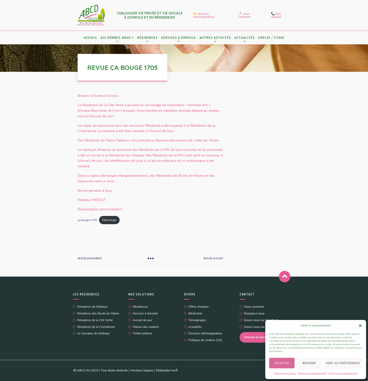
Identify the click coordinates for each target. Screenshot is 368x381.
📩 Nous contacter (244, 15)
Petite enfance (142, 333)
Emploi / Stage (271, 38)
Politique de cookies (285, 373)
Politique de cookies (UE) (205, 340)
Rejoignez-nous (254, 313)
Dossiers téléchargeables (205, 333)
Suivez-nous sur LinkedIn (260, 327)
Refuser (309, 363)
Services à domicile (178, 38)
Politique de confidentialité (312, 373)
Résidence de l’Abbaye (92, 307)
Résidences (147, 38)
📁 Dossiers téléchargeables (204, 15)
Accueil (90, 38)
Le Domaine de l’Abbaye (93, 333)
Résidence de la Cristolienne (96, 327)
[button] (360, 326)
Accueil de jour (142, 320)
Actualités (195, 327)
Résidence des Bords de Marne (98, 313)
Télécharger (109, 220)
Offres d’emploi (198, 307)
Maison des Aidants (146, 327)
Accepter (281, 363)
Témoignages (197, 320)
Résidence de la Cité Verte (95, 320)
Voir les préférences (343, 363)
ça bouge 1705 (87, 220)
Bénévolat (195, 313)
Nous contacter (254, 307)
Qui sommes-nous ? (117, 38)
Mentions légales (141, 370)
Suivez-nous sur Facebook (261, 320)
